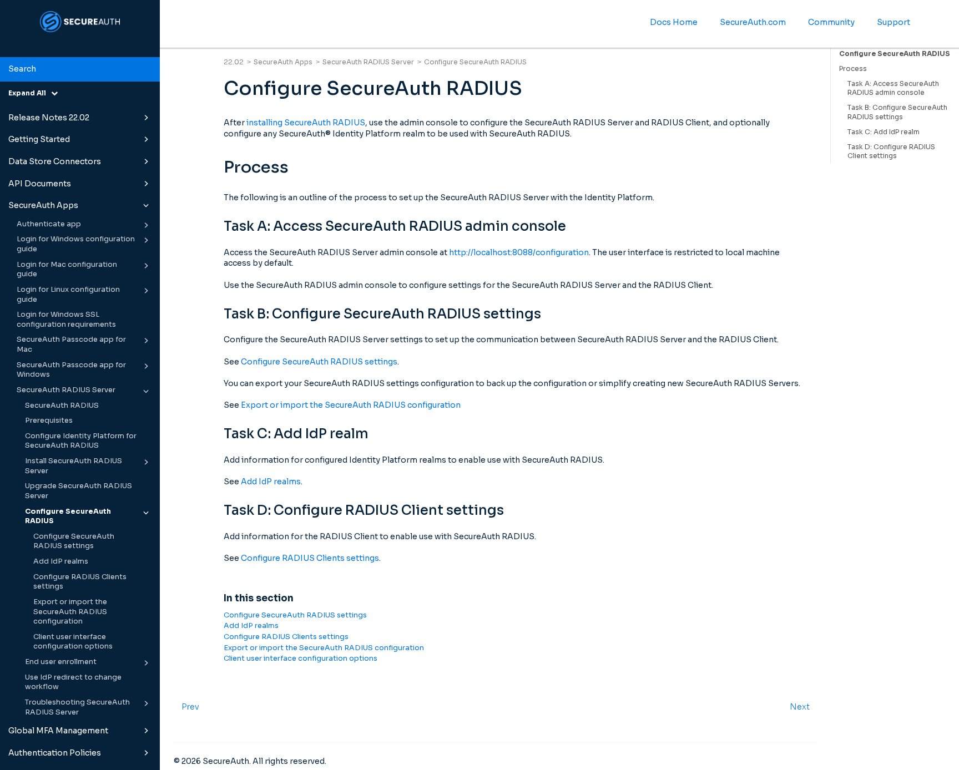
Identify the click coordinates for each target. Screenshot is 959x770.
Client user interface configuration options (73, 641)
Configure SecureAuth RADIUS (68, 516)
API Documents (39, 184)
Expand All (29, 93)
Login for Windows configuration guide (76, 244)
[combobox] (80, 69)
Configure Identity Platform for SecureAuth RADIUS (81, 441)
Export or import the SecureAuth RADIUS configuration (70, 611)
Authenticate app (49, 224)
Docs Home (674, 22)
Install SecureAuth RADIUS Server (73, 466)
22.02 (234, 62)
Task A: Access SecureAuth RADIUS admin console (893, 88)
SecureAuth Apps (43, 205)
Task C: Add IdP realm (883, 132)
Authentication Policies (54, 753)
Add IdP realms (60, 561)
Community (831, 22)
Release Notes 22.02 (48, 118)
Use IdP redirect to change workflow (73, 682)
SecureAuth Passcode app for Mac (71, 344)
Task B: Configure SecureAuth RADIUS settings (897, 112)
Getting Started (39, 139)
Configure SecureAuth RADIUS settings (73, 541)
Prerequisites (49, 420)
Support (893, 22)
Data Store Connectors (54, 161)
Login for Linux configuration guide (68, 294)
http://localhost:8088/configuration (519, 252)
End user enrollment (61, 661)
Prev (190, 707)
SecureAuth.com (753, 22)
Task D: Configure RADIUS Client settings (891, 151)
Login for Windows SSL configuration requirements (66, 319)
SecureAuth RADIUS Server (66, 390)
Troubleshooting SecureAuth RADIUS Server (77, 707)
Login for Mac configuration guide (67, 269)
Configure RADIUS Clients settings (80, 582)
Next (800, 707)
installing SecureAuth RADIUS (305, 123)
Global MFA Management (58, 731)
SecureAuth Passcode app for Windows (71, 370)
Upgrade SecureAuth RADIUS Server (78, 491)
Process (853, 68)
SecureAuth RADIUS (62, 405)
